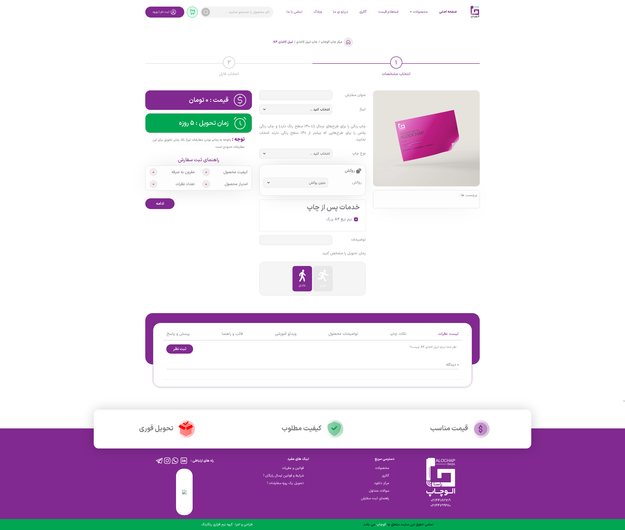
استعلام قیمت (388, 11)
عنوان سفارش (355, 95)
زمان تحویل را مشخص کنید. (344, 253)
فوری (323, 285)
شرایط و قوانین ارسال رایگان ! (283, 475)
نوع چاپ (359, 153)
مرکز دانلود (381, 483)
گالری (363, 11)
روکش (357, 182)
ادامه (160, 204)
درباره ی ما (340, 11)
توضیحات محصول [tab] (343, 334)
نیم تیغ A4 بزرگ (339, 219)
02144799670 (441, 505)
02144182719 (440, 500)
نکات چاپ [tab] (398, 334)
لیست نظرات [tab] (448, 334)
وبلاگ (318, 11)
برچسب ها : (468, 195)
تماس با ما (294, 11)
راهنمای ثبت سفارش (198, 160)
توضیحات (358, 240)
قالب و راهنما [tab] (232, 334)
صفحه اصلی (448, 11)
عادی (302, 285)
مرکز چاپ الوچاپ (331, 42)
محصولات (420, 11)
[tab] (396, 65)
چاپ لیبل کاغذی (306, 42)
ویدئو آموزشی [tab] (285, 334)
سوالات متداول (379, 490)
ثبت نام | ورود (160, 12)
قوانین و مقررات (293, 468)
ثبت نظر (179, 349)
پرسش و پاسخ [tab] (178, 334)
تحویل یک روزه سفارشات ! (285, 483)
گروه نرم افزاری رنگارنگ (217, 524)
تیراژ (362, 109)
